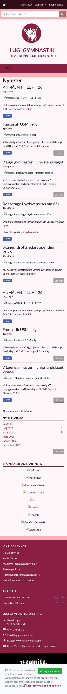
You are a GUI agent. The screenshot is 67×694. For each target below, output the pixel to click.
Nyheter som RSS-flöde (18, 411)
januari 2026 (10, 440)
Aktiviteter (26, 4)
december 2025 (11, 444)
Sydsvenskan (32, 231)
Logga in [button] (40, 4)
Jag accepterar (51, 671)
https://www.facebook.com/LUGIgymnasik (31, 646)
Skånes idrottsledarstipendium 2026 (29, 249)
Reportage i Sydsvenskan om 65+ (31, 203)
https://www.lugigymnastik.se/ (24, 640)
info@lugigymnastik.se (20, 634)
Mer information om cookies (18, 580)
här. (30, 108)
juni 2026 (8, 423)
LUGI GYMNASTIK (32, 50)
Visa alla (59, 451)
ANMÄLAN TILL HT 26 (22, 87)
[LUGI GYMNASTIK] (31, 32)
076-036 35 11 (15, 629)
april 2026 (8, 432)
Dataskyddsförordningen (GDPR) (21, 574)
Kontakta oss (10, 558)
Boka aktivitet (11, 552)
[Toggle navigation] (7, 68)
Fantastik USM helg (20, 124)
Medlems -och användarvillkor (20, 563)
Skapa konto (56, 4)
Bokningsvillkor (11, 569)
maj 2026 (8, 428)
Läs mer (59, 153)
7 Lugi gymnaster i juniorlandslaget (33, 162)
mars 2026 (9, 436)
